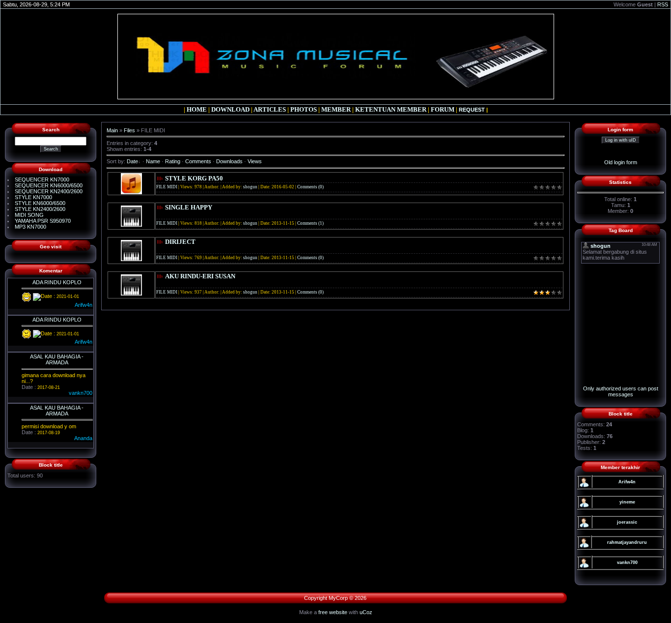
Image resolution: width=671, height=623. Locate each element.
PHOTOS (303, 109)
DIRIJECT (180, 241)
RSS (662, 4)
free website (332, 612)
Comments (198, 161)
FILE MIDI (166, 186)
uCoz (366, 612)
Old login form (620, 162)
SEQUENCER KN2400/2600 (49, 191)
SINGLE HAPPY (188, 207)
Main (112, 130)
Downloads (229, 161)
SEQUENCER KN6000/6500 (49, 185)
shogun (250, 186)
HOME (197, 109)
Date (132, 161)
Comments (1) (310, 223)
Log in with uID (620, 140)
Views (255, 161)
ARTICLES (269, 109)
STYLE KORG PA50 (194, 178)
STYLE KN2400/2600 (40, 209)
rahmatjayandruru (627, 542)
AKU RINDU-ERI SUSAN (200, 276)
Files (129, 130)
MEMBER (336, 109)
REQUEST (472, 110)
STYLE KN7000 (33, 197)
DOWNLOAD (230, 109)
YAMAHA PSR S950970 (43, 221)
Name (153, 161)
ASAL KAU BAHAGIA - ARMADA (57, 359)
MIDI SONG (29, 215)
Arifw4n (627, 481)
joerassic (627, 522)
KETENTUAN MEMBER (390, 109)
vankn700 (627, 562)
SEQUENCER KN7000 (42, 179)
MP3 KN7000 (30, 227)
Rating (172, 161)
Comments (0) (310, 186)
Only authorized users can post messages (620, 391)
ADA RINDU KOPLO (57, 282)
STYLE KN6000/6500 (40, 203)
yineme (627, 502)
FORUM (442, 109)
